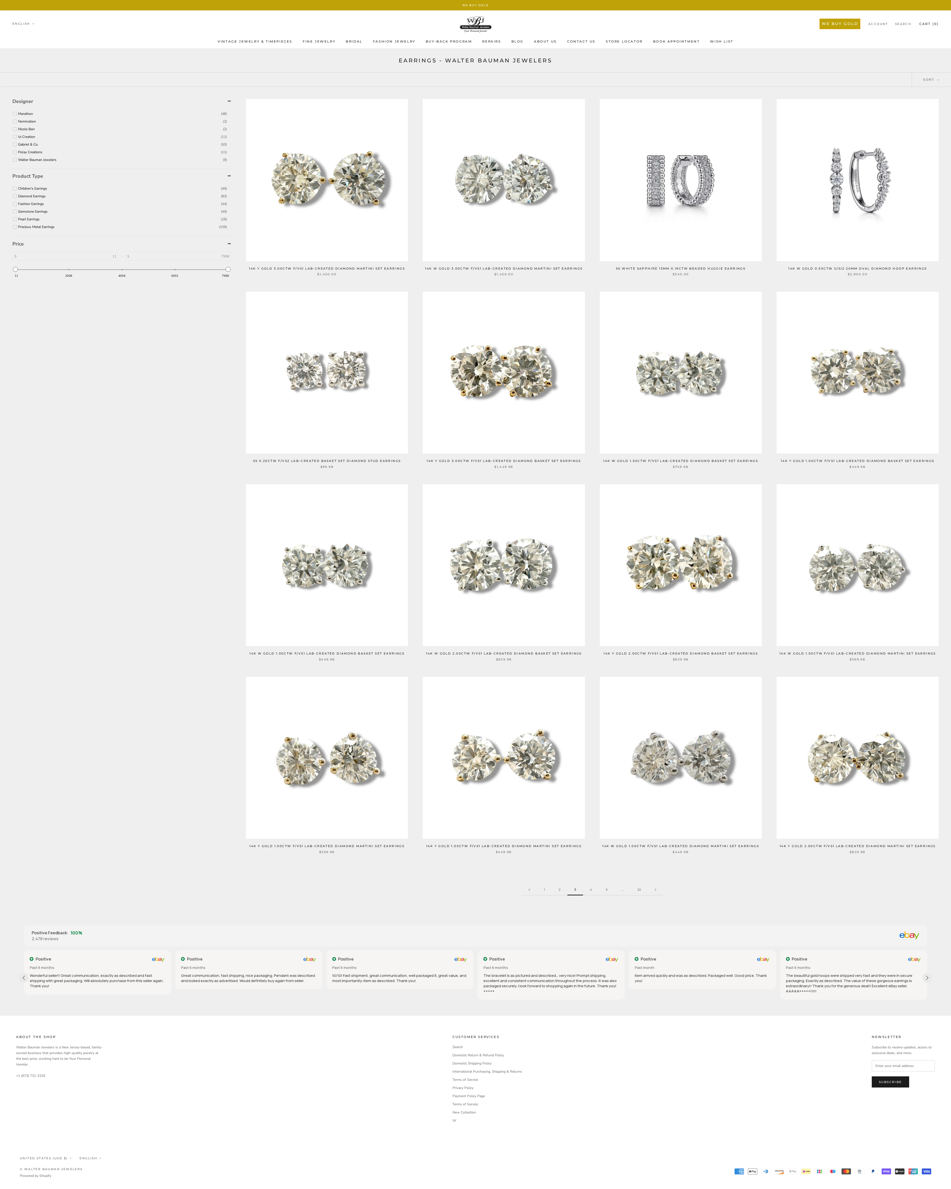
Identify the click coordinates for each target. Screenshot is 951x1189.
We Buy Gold (475, 5)
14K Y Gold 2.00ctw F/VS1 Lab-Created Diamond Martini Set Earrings (858, 846)
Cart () (929, 24)
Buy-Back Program (449, 41)
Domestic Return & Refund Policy (478, 1055)
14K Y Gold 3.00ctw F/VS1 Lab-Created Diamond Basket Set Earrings (504, 461)
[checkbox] (122, 114)
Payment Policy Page (468, 1096)
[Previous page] (529, 889)
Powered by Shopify (35, 1175)
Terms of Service (465, 1079)
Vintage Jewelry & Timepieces (255, 41)
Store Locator (624, 41)
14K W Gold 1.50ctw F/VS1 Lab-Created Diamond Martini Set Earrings (857, 653)
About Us (545, 41)
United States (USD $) (44, 1158)
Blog (517, 41)
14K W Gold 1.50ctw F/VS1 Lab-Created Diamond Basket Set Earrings (680, 461)
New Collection (464, 1112)
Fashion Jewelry (394, 41)
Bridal (354, 41)
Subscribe (890, 1082)
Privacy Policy (463, 1088)
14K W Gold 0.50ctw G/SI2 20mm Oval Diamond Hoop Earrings (857, 268)
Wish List (721, 41)
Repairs (491, 41)
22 (639, 889)
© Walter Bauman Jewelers (51, 1169)
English (21, 23)
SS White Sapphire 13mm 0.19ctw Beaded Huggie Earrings (680, 268)
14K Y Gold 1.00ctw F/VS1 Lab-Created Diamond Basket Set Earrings (857, 461)
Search (903, 24)
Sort (929, 79)
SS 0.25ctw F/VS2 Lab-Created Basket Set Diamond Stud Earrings (327, 461)
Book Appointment (676, 41)
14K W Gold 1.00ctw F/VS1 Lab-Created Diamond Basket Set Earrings (326, 653)
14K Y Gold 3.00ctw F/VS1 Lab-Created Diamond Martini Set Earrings (327, 268)
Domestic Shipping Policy (472, 1063)
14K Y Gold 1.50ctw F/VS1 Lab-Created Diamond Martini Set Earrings (326, 846)
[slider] (15, 269)
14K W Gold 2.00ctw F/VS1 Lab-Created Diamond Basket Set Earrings (504, 653)
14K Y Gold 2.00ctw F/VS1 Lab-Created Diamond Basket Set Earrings (681, 653)
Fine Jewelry (319, 41)
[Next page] (655, 889)
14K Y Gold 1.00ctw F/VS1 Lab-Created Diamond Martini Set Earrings (503, 846)
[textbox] (91, 256)
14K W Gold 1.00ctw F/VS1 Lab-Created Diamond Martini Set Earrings (680, 846)
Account (878, 24)
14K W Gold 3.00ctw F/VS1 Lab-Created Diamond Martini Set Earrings (503, 268)
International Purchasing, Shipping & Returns (487, 1071)
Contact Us (581, 41)
